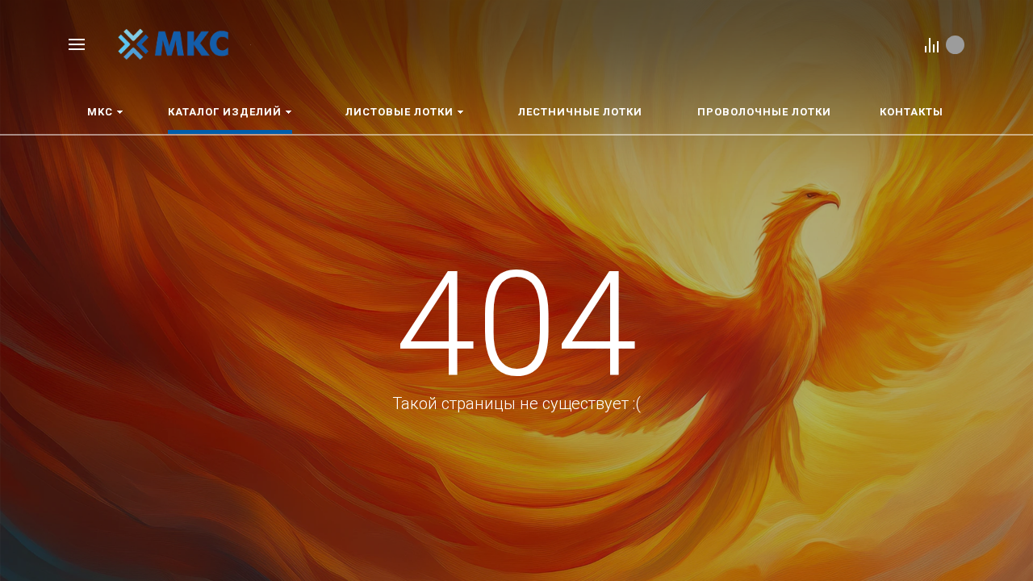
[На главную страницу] (173, 43)
